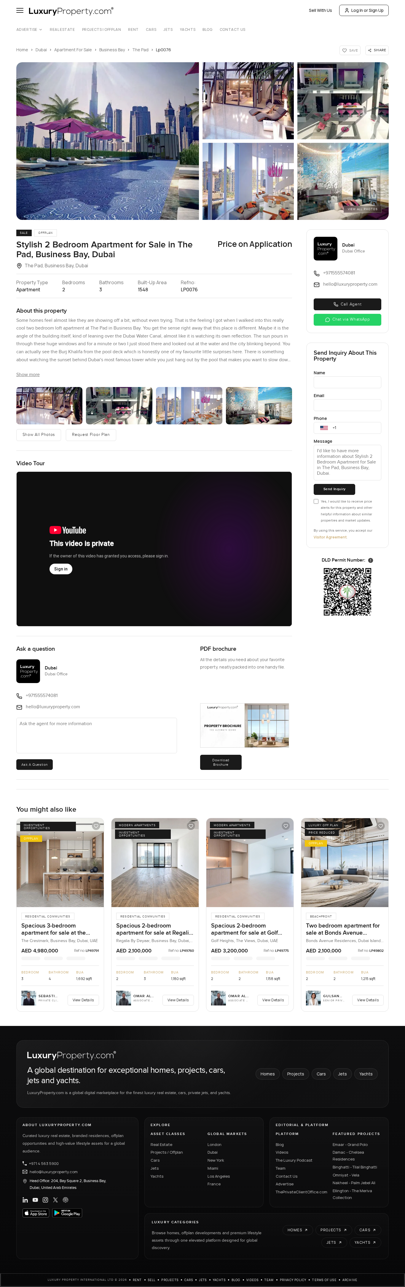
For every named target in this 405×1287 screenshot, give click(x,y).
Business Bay (112, 49)
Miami (213, 1168)
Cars (151, 29)
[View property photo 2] (248, 100)
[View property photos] (107, 141)
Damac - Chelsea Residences (348, 1155)
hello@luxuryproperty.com (54, 1171)
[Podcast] (65, 1200)
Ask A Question (34, 764)
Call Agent (351, 304)
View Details (83, 1000)
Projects (295, 1074)
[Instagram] (45, 1200)
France (214, 1184)
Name (319, 372)
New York (216, 1160)
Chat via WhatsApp (351, 319)
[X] (55, 1200)
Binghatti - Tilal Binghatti (355, 1167)
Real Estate (62, 29)
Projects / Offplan (167, 1152)
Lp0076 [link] (163, 49)
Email (319, 395)
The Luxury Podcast (294, 1160)
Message (323, 441)
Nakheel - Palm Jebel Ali (354, 1182)
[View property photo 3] (343, 100)
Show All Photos (39, 434)
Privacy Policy (293, 1279)
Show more (28, 375)
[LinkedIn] (25, 1200)
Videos (282, 1152)
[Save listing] (96, 826)
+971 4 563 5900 (44, 1163)
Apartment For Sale (73, 49)
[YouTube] (35, 1200)
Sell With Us (320, 10)
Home (22, 49)
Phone (320, 418)
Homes (268, 1074)
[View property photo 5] (343, 181)
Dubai (41, 49)
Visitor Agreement (330, 537)
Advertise (26, 29)
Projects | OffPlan (101, 29)
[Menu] (20, 10)
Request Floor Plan (91, 434)
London (214, 1144)
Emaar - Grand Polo (350, 1144)
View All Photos (363, 209)
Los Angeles (219, 1176)
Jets (168, 29)
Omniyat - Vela (346, 1175)
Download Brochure (220, 762)
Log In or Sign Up (367, 10)
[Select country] (324, 428)
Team (281, 1168)
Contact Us (232, 29)
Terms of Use (324, 1279)
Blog (207, 29)
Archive (349, 1279)
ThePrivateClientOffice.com (301, 1192)
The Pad (140, 49)
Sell (152, 1279)
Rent (133, 29)
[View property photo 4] (248, 181)
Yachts (188, 29)
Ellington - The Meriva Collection (352, 1194)
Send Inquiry (334, 489)
